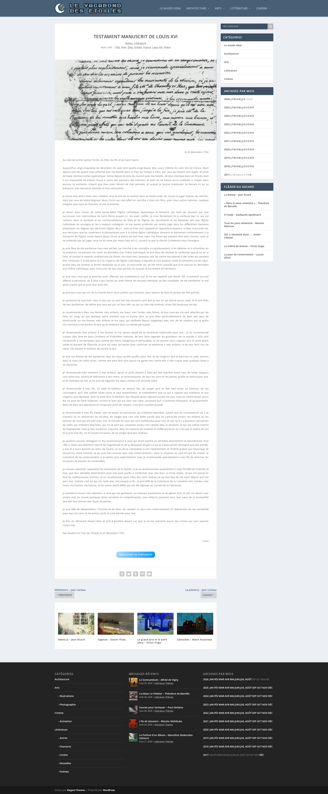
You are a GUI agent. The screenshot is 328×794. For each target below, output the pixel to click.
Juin (237, 679)
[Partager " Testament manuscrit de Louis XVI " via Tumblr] (135, 574)
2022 (227, 132)
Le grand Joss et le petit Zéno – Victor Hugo (152, 641)
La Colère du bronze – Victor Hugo (244, 246)
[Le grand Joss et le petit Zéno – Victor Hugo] (155, 623)
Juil (242, 679)
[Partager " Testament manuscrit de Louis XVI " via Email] (149, 574)
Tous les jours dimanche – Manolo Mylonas (244, 224)
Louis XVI (157, 47)
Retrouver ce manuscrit (135, 554)
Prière (167, 47)
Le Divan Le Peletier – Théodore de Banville (164, 693)
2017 (227, 174)
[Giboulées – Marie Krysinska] (195, 623)
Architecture (196, 8)
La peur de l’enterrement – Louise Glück (244, 256)
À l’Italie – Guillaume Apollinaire (242, 214)
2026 (227, 99)
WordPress (109, 790)
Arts (218, 8)
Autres (129, 43)
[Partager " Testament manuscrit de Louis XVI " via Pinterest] (142, 574)
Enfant (138, 47)
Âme (123, 47)
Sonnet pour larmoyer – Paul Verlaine (161, 707)
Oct (259, 687)
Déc (270, 687)
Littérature (239, 8)
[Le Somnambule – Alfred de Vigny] (133, 682)
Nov (265, 687)
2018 (227, 166)
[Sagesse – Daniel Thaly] (116, 623)
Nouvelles (65, 763)
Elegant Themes (76, 790)
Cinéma (261, 8)
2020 (227, 149)
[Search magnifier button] (270, 26)
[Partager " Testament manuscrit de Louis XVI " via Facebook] (122, 574)
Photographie (68, 704)
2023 (227, 124)
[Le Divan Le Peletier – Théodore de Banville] (133, 696)
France (147, 47)
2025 (227, 107)
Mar (221, 679)
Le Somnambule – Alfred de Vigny (158, 679)
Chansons (65, 746)
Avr (227, 679)
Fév (216, 679)
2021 (227, 141)
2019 (227, 157)
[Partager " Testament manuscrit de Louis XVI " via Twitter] (128, 574)
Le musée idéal (170, 8)
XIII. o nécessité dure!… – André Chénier (242, 236)
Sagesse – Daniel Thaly (112, 639)
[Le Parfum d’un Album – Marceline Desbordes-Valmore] (133, 737)
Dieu (130, 47)
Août (248, 679)
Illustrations (67, 696)
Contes (64, 754)
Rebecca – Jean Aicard (71, 639)
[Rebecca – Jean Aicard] (76, 623)
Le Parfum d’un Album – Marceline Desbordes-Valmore (166, 736)
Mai (232, 679)
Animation (66, 721)
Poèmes (64, 771)
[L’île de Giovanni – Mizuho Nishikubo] (133, 723)
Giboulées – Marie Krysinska (194, 639)
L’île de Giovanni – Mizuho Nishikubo (160, 721)
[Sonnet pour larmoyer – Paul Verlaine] (133, 709)
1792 (117, 47)
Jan (212, 679)
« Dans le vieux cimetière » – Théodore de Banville (246, 204)
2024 (227, 115)
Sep (254, 687)
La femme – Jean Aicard (237, 194)
